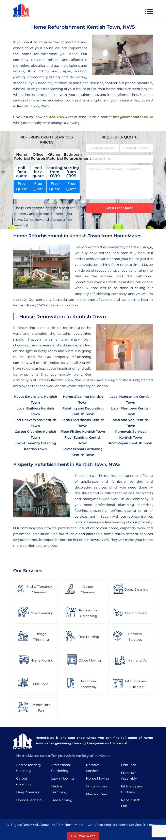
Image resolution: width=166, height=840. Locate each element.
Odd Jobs (128, 765)
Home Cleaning (29, 800)
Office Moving (97, 786)
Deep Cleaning (28, 792)
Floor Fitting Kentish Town (83, 432)
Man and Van (96, 794)
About (44, 825)
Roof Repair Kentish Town (130, 443)
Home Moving (97, 778)
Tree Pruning (61, 800)
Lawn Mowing (62, 778)
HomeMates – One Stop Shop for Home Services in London (112, 825)
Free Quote (21, 186)
